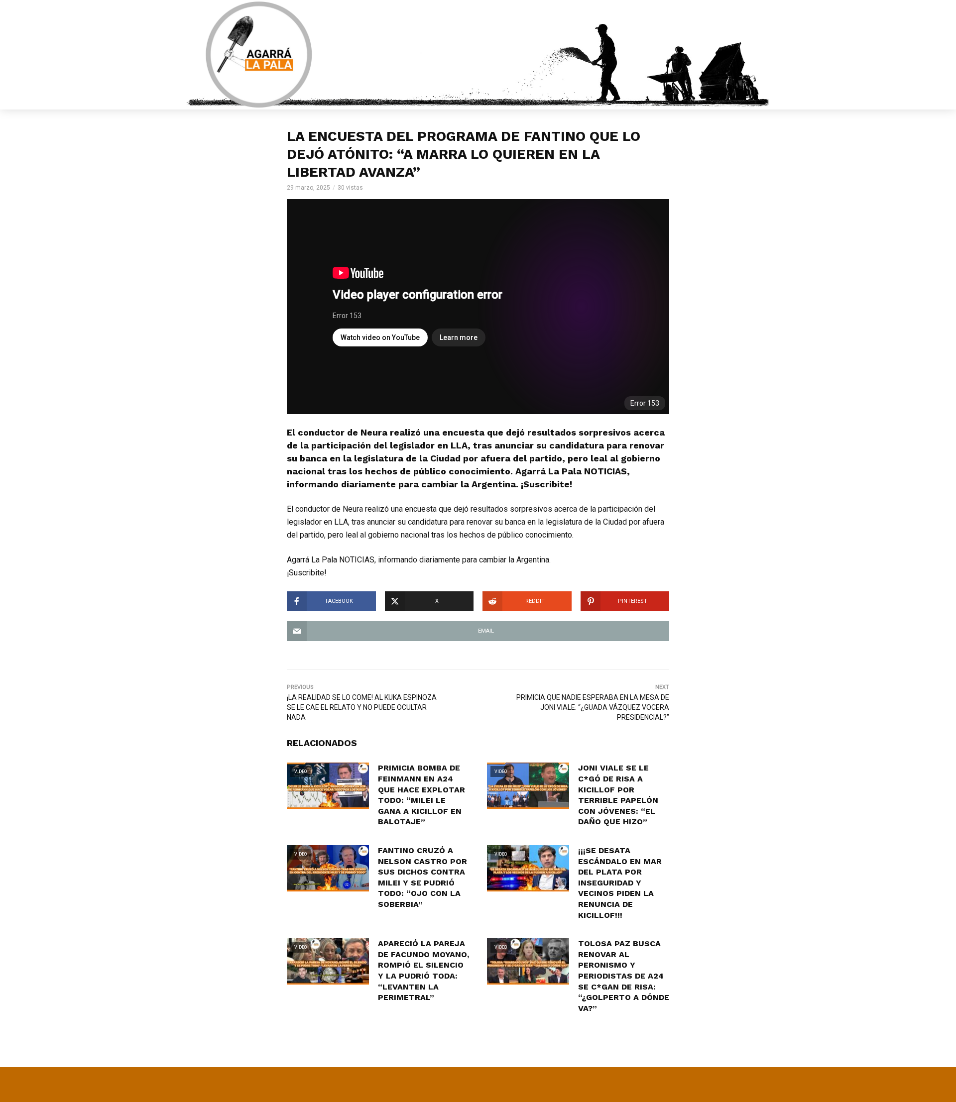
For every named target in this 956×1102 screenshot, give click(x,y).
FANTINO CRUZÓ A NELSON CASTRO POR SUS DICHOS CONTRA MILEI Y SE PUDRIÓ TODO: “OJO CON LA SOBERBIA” (422, 877)
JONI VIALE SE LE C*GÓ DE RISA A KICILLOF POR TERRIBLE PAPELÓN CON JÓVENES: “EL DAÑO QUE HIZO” (618, 794)
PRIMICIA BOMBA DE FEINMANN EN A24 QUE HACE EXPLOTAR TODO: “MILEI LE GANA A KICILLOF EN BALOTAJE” (421, 794)
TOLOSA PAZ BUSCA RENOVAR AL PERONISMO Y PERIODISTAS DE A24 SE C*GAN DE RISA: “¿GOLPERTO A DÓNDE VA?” (623, 976)
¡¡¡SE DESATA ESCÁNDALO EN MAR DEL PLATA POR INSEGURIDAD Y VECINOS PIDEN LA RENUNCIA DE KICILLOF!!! (620, 883)
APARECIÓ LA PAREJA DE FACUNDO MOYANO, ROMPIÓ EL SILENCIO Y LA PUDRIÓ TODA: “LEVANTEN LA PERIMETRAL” (423, 970)
